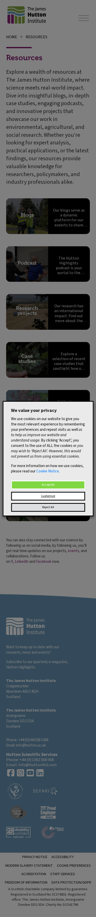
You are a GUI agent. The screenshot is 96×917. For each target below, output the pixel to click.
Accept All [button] (48, 485)
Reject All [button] (48, 507)
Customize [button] (48, 496)
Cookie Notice (47, 471)
